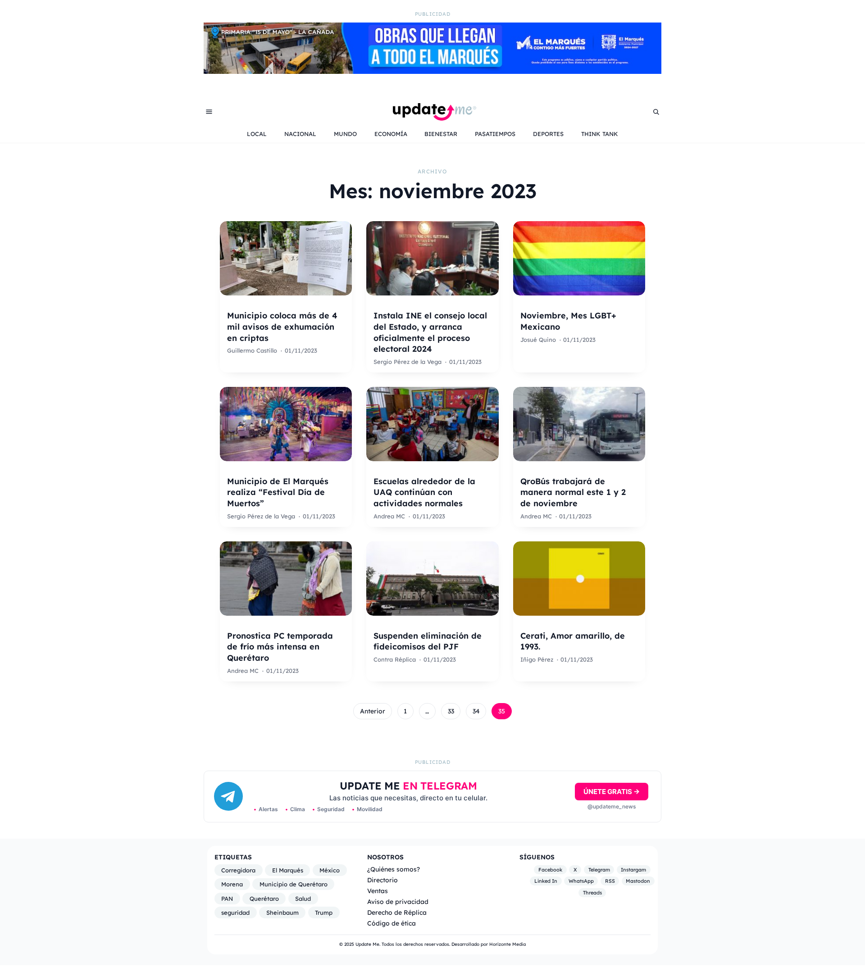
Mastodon (638, 881)
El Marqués (287, 870)
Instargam (633, 870)
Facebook (550, 870)
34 (476, 711)
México (329, 870)
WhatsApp (581, 881)
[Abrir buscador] (656, 111)
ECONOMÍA (390, 133)
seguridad (235, 912)
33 (451, 711)
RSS (610, 881)
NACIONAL (300, 133)
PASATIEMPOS (495, 133)
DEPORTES (548, 133)
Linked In (545, 881)
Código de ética (391, 923)
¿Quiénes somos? (393, 869)
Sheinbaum (282, 912)
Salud (303, 898)
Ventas (377, 890)
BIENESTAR (440, 133)
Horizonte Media (507, 944)
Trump (323, 912)
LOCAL (257, 133)
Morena (232, 884)
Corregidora (238, 870)
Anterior (372, 711)
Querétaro (264, 898)
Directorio (382, 880)
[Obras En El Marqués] (432, 71)
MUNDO (345, 133)
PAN (227, 898)
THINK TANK (599, 133)
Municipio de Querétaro (294, 884)
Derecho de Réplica (397, 912)
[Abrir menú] (209, 111)
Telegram (599, 870)
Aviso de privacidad (397, 901)
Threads (592, 893)
